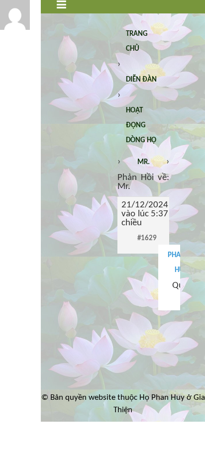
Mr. (143, 162)
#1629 (147, 238)
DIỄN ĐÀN (141, 80)
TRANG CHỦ (137, 41)
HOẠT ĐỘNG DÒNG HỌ (141, 125)
